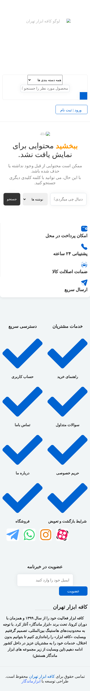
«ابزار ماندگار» (40, 624)
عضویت (73, 591)
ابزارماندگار (31, 681)
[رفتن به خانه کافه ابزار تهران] (45, 44)
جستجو (12, 199)
